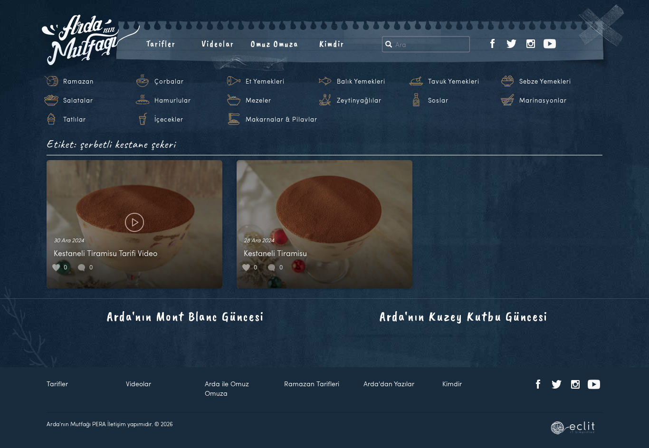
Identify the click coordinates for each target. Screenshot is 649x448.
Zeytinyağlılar (359, 100)
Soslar (438, 100)
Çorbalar (169, 81)
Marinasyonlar (543, 100)
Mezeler (258, 100)
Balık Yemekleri (361, 81)
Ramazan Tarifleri (311, 383)
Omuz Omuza (274, 43)
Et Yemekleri (265, 81)
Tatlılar (74, 119)
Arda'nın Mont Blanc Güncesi (185, 316)
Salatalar (78, 100)
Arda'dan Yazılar (388, 383)
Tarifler (161, 43)
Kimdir (331, 43)
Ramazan (78, 81)
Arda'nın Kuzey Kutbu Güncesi (464, 316)
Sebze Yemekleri (545, 81)
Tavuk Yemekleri (453, 81)
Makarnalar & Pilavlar (281, 119)
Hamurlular (172, 100)
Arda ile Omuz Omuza (227, 388)
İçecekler (168, 119)
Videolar (217, 43)
